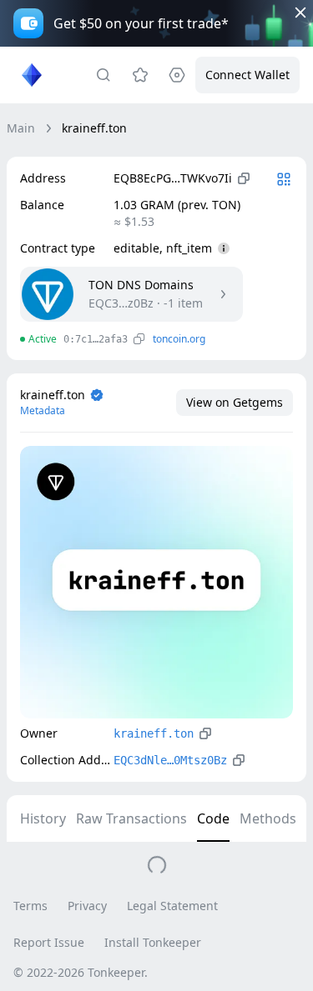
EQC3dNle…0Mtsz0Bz (170, 760)
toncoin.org (179, 339)
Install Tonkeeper (152, 942)
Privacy (87, 905)
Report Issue (48, 942)
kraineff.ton (154, 733)
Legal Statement (172, 905)
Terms (30, 905)
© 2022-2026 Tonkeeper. (80, 972)
